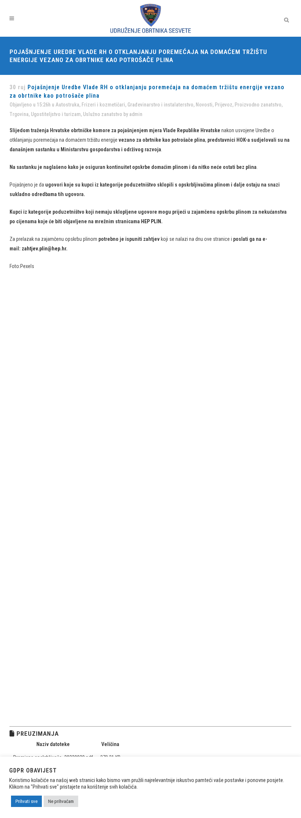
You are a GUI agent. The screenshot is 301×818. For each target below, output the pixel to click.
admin (135, 114)
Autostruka (67, 105)
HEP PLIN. (152, 221)
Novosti (204, 105)
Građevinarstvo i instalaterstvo (160, 105)
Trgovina (19, 114)
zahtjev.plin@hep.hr (44, 248)
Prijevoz (223, 105)
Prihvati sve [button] (26, 801)
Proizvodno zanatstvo (258, 105)
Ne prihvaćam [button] (61, 801)
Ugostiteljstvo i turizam (56, 114)
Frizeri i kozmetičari (103, 105)
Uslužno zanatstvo (102, 114)
